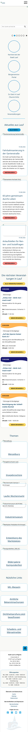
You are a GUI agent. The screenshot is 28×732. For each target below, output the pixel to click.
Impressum (14, 706)
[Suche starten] (25, 26)
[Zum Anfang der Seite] (25, 648)
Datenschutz (14, 698)
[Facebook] (8, 712)
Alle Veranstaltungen (13, 284)
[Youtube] (16, 712)
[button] (26, 35)
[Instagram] (12, 712)
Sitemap (14, 696)
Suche (14, 694)
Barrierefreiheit (14, 704)
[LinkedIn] (20, 712)
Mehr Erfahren (16, 318)
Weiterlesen (9, 172)
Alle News (13, 130)
